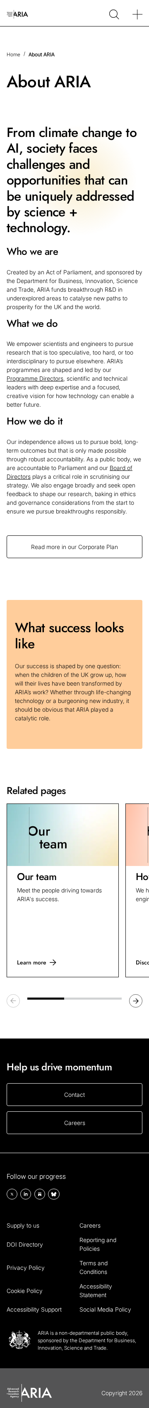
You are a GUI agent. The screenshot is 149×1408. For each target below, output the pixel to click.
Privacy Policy (26, 1267)
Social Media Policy (105, 1309)
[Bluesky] (54, 1194)
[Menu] (137, 13)
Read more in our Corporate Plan (74, 546)
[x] (12, 1194)
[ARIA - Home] (17, 13)
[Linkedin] (25, 1194)
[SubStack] (39, 1194)
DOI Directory (25, 1244)
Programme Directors (35, 378)
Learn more (31, 962)
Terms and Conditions (93, 1267)
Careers (74, 1122)
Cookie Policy (25, 1290)
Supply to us (23, 1225)
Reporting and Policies (97, 1244)
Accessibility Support (34, 1309)
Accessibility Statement (95, 1290)
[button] (135, 1001)
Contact (74, 1094)
